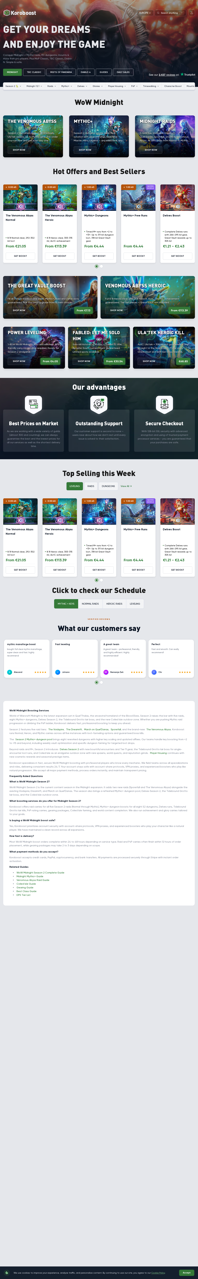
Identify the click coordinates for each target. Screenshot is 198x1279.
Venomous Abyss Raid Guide (33, 880)
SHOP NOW (19, 150)
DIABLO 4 (86, 72)
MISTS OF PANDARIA (61, 72)
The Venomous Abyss (158, 729)
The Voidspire (56, 729)
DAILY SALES (123, 72)
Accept (187, 1272)
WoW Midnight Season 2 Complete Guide (40, 872)
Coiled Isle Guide (26, 883)
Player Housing (158, 753)
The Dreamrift (74, 729)
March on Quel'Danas (96, 729)
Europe (143, 12)
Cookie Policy (158, 1273)
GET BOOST (20, 256)
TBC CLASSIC (34, 72)
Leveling (75, 486)
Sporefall (116, 729)
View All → (126, 486)
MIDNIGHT (12, 72)
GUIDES (104, 72)
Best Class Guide (27, 891)
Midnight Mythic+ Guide (30, 876)
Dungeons (108, 486)
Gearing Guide (25, 887)
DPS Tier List (23, 894)
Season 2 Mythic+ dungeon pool (33, 739)
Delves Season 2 (69, 749)
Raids (91, 486)
